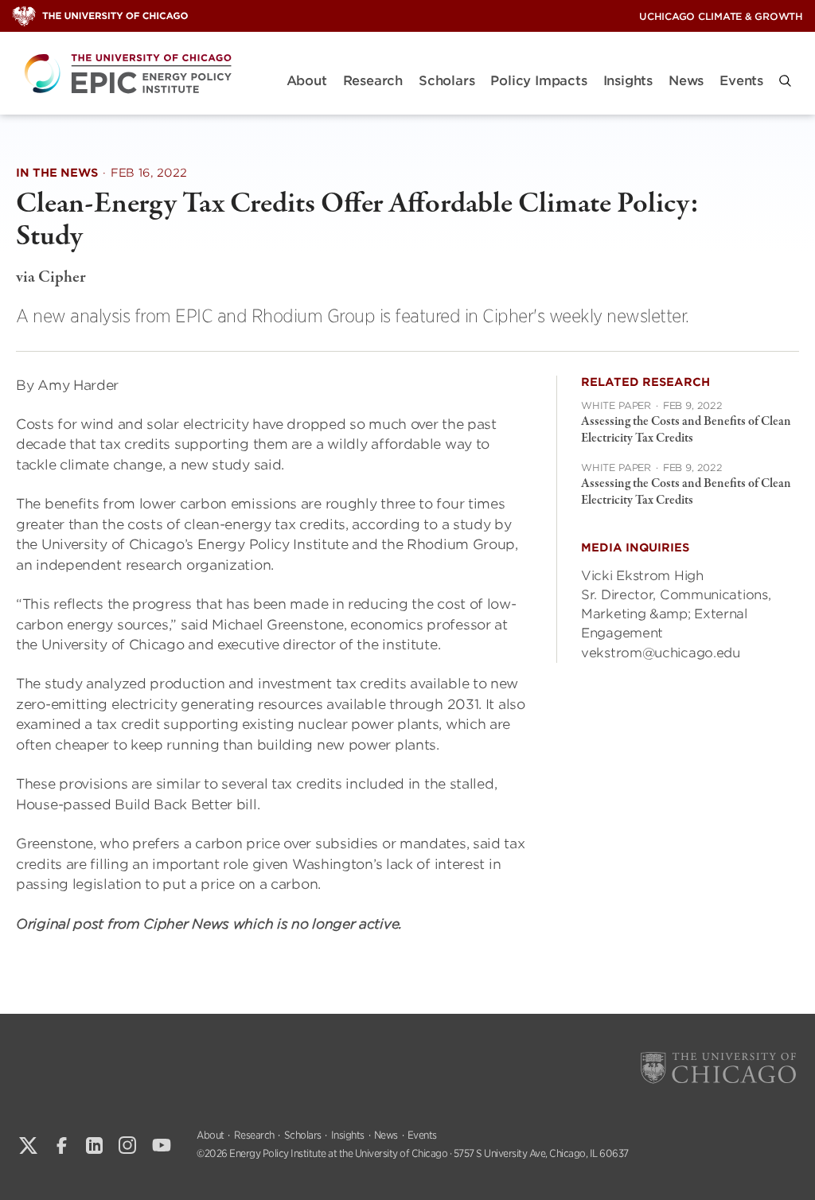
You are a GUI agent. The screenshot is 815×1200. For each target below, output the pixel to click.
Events (741, 80)
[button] (785, 81)
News (686, 80)
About (307, 80)
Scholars (446, 80)
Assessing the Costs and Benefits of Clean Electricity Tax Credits (686, 430)
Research (373, 80)
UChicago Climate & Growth (721, 16)
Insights (628, 80)
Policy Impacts (538, 80)
